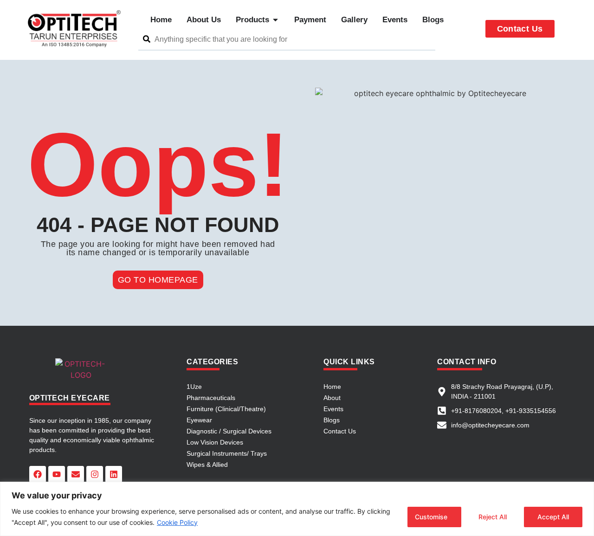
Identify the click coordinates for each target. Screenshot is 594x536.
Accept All (553, 517)
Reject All (492, 517)
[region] (297, 509)
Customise (431, 517)
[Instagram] (94, 474)
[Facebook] (37, 474)
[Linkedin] (113, 474)
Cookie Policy (177, 522)
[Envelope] (75, 474)
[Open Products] (275, 20)
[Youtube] (56, 474)
